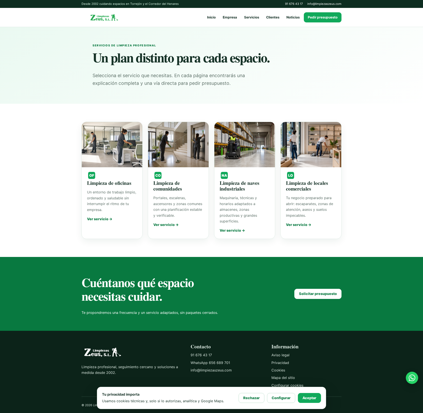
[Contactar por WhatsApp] (412, 378)
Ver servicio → (99, 219)
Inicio (211, 17)
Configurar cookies (287, 385)
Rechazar (251, 398)
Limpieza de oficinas (109, 183)
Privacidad (280, 362)
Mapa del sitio (283, 377)
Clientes (272, 17)
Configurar (281, 398)
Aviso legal (280, 355)
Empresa (230, 17)
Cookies (278, 370)
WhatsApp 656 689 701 (210, 362)
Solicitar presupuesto (318, 293)
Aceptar (309, 398)
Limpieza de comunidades (167, 185)
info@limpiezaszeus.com (324, 3)
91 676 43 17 (294, 3)
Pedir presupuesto (323, 17)
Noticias (293, 17)
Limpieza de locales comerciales (307, 185)
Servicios (251, 17)
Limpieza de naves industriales (239, 185)
